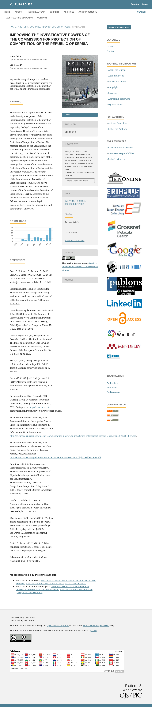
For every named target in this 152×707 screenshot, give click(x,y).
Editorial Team (36, 12)
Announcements (88, 12)
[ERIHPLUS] (123, 197)
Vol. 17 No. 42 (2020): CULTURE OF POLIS (50, 27)
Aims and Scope (116, 75)
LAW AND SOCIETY (74, 240)
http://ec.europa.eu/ (39, 407)
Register (135, 4)
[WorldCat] (123, 337)
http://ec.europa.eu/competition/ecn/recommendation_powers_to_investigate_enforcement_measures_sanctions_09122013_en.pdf (73, 435)
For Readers (112, 383)
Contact (42, 18)
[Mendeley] (124, 349)
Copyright (113, 87)
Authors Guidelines (117, 123)
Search (141, 12)
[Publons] (124, 294)
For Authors (112, 387)
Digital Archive (115, 104)
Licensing (113, 93)
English (110, 51)
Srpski (110, 46)
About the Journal (117, 69)
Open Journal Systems (58, 625)
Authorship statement (119, 98)
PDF (68, 114)
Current (54, 12)
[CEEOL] (124, 215)
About (18, 12)
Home (7, 12)
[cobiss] (113, 358)
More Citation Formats (77, 180)
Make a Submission (119, 27)
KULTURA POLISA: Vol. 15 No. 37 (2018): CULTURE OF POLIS (56, 583)
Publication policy (117, 81)
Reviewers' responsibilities (121, 153)
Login (145, 4)
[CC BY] (20, 641)
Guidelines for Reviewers (120, 147)
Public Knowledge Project (96, 625)
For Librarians (113, 392)
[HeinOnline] (124, 184)
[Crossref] (124, 237)
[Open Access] (124, 324)
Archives (69, 12)
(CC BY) (93, 630)
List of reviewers (116, 159)
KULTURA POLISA (21, 4)
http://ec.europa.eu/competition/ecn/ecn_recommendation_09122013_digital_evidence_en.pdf (55, 457)
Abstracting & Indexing (19, 18)
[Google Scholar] (124, 256)
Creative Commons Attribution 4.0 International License (80, 267)
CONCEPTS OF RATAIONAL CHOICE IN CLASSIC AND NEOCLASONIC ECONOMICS (52, 588)
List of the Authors (117, 129)
